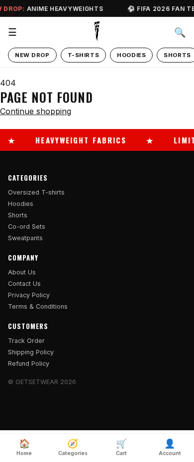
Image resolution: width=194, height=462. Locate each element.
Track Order (26, 340)
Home (24, 447)
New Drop (32, 55)
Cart (121, 447)
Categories (73, 447)
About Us (22, 272)
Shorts (17, 215)
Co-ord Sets (26, 226)
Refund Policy (28, 363)
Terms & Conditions (38, 306)
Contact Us (24, 283)
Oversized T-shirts (36, 192)
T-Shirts (83, 55)
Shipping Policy (31, 352)
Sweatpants (25, 238)
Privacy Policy (29, 295)
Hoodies (131, 55)
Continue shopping (35, 111)
